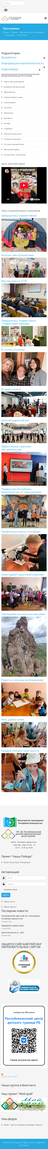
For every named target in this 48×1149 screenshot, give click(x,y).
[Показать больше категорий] (44, 58)
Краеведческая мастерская (14, 87)
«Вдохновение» (9, 92)
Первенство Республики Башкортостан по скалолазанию (21, 490)
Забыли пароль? (9, 907)
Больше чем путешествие (17, 255)
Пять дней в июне (12, 719)
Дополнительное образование (32, 32)
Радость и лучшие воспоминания (22, 680)
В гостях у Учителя (13, 349)
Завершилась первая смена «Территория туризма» (18, 322)
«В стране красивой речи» (13, 144)
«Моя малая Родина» (11, 149)
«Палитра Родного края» (13, 97)
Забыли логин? (9, 901)
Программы (10, 35)
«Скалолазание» (9, 102)
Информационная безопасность (22, 63)
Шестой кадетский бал (15, 420)
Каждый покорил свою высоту (20, 750)
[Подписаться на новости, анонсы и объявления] (24, 986)
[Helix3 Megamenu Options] (46, 18)
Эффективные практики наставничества (16, 448)
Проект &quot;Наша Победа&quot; (17, 862)
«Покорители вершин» (12, 139)
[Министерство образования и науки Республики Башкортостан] (24, 822)
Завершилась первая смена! (19, 215)
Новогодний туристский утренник (22, 574)
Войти (6, 895)
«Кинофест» (8, 118)
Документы (8, 57)
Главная (14, 32)
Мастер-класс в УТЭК (14, 281)
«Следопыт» (8, 129)
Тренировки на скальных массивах (23, 614)
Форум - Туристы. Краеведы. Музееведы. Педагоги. (23, 1125)
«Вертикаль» (8, 113)
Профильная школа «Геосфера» (21, 531)
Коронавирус (10, 69)
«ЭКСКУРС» (7, 108)
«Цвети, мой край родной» (13, 82)
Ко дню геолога (11, 389)
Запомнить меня (10, 889)
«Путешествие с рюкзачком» (14, 155)
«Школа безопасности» (12, 134)
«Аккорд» (6, 123)
